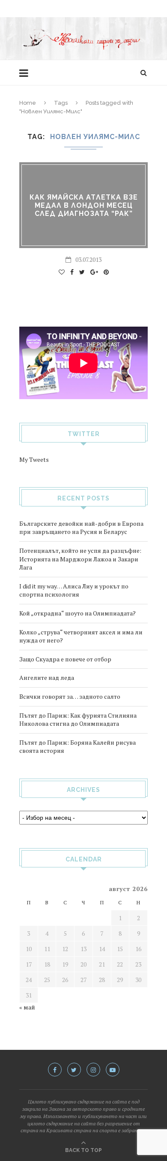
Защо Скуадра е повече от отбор (65, 659)
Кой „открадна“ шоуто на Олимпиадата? (77, 613)
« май (27, 1007)
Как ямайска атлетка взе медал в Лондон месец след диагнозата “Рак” (84, 205)
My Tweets (34, 459)
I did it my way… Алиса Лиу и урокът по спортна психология (73, 590)
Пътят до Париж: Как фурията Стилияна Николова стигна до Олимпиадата (78, 719)
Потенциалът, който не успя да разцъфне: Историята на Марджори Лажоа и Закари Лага (80, 558)
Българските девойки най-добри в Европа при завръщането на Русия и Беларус (81, 527)
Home (27, 103)
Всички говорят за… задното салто (69, 696)
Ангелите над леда (46, 677)
